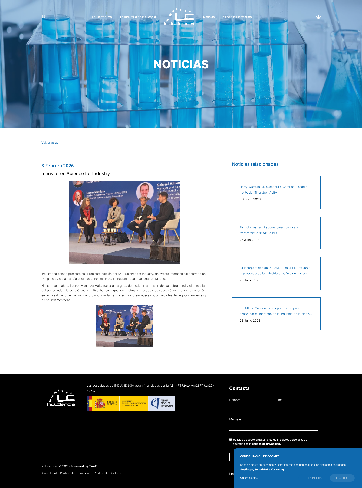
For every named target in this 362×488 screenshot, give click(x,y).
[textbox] (273, 427)
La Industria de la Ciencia (138, 17)
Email (280, 400)
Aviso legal (49, 473)
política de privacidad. (266, 443)
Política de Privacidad (75, 473)
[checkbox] (230, 439)
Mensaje (235, 419)
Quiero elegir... (249, 477)
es (43, 17)
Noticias (209, 17)
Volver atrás (49, 142)
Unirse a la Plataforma (236, 17)
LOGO (179, 9)
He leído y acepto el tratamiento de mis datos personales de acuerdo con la (270, 441)
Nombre (235, 400)
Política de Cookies (107, 473)
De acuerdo (342, 477)
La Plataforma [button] (102, 17)
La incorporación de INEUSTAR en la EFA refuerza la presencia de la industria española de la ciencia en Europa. (275, 273)
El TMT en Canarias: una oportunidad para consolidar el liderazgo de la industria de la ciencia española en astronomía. (275, 313)
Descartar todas (313, 477)
